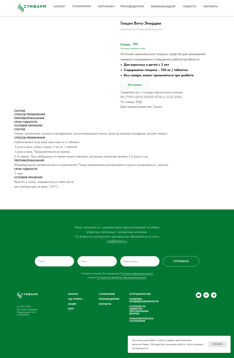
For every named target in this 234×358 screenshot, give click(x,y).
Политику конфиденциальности (136, 273)
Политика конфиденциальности (144, 300)
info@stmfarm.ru (117, 241)
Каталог (73, 294)
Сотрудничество (140, 294)
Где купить (75, 299)
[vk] (206, 297)
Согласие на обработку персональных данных (121, 277)
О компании (107, 294)
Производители (109, 299)
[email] (198, 297)
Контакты (105, 304)
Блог (71, 309)
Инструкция (135, 84)
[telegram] (214, 297)
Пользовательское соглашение (141, 319)
